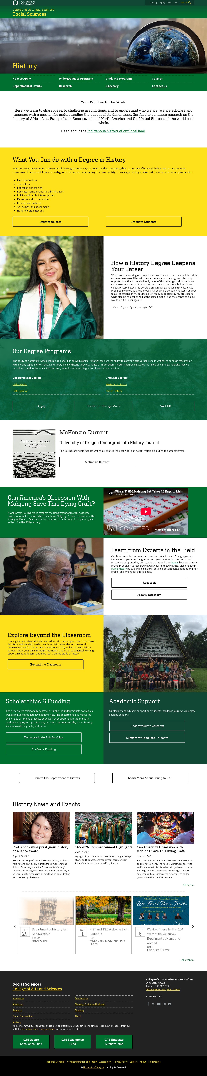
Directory (112, 86)
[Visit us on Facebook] (148, 1004)
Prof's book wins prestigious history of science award (40, 849)
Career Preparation (22, 1016)
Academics (18, 1004)
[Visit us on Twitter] (153, 1004)
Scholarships (81, 998)
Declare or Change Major (103, 406)
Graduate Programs (118, 79)
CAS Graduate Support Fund (114, 1041)
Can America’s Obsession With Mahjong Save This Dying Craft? (161, 849)
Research (65, 86)
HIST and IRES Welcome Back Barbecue (103, 925)
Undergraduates (50, 221)
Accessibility (105, 1061)
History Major (20, 384)
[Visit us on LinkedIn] (169, 1004)
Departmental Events (27, 86)
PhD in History (114, 391)
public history (119, 569)
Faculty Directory (149, 594)
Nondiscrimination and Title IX (82, 1061)
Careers (133, 1061)
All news (188, 885)
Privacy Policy (120, 1061)
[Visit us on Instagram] (164, 1004)
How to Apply (22, 79)
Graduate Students (144, 221)
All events (187, 960)
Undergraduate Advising (147, 726)
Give (176, 2)
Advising (17, 1022)
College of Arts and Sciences (37, 989)
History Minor (20, 391)
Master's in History (116, 384)
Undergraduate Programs (76, 79)
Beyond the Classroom (45, 664)
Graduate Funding (44, 749)
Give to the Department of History (57, 778)
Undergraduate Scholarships (43, 737)
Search (183, 2)
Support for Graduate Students (147, 737)
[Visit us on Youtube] (159, 1004)
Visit (169, 2)
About (78, 1016)
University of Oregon (93, 1067)
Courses (157, 79)
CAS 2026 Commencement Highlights (103, 847)
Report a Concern (55, 1061)
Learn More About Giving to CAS (150, 778)
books (175, 562)
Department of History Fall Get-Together (46, 925)
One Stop (153, 2)
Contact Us (159, 86)
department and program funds (38, 1029)
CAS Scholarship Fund (72, 1041)
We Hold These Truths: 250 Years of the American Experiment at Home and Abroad (161, 925)
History (25, 65)
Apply (162, 2)
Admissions (18, 998)
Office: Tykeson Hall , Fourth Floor (163, 989)
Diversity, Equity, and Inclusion (90, 1004)
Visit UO (165, 406)
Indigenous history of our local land (116, 131)
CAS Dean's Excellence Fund (31, 1041)
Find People (154, 1061)
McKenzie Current (97, 462)
